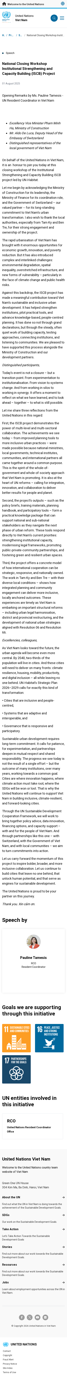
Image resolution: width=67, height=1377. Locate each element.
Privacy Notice (10, 1364)
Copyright (7, 1355)
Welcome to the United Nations (25, 4)
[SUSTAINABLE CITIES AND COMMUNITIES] (17, 1038)
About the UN (11, 1197)
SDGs (5, 1215)
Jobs (5, 1282)
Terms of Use (9, 1372)
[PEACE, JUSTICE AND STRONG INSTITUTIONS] (50, 1038)
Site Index (8, 1368)
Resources (9, 1264)
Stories (7, 1247)
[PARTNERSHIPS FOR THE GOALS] (17, 1069)
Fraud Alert (8, 1359)
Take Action (10, 1229)
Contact (7, 1351)
